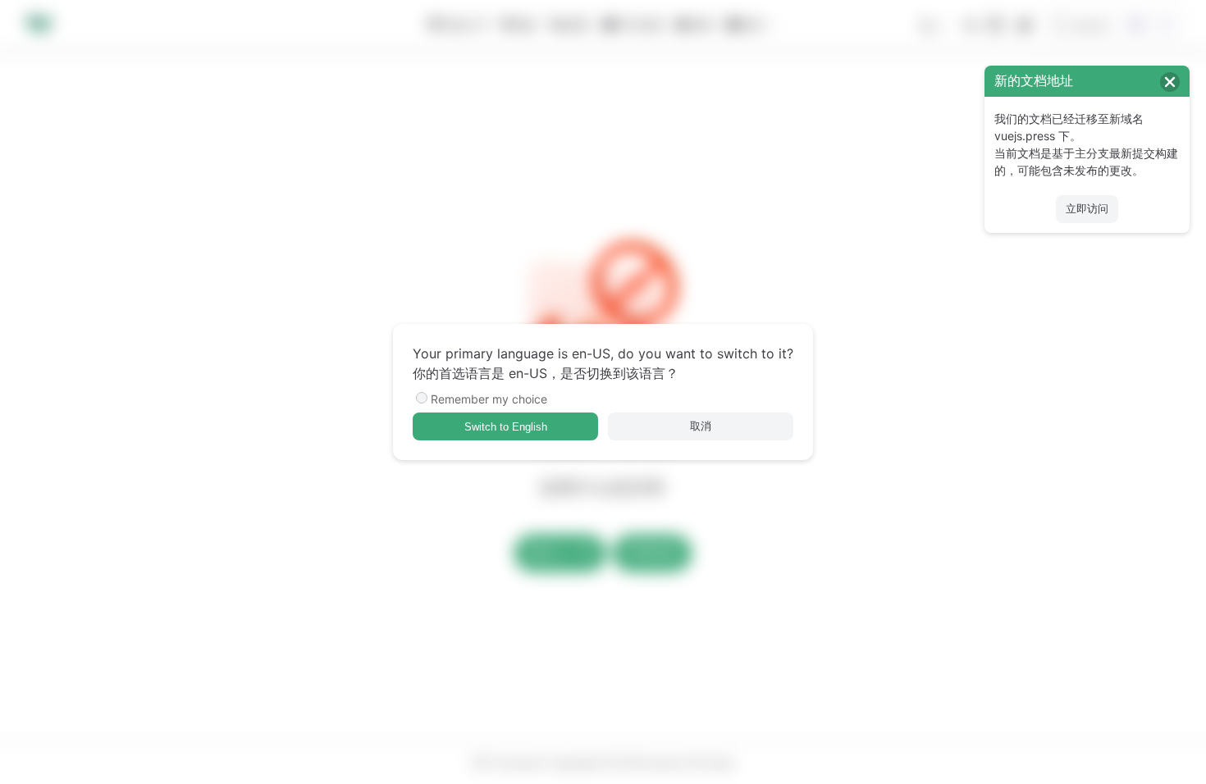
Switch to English (505, 427)
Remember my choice (489, 399)
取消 (700, 426)
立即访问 (1087, 209)
